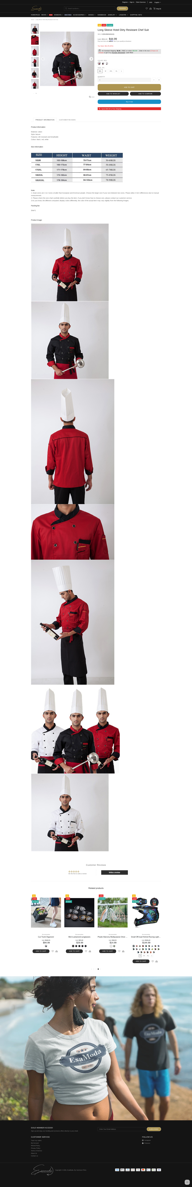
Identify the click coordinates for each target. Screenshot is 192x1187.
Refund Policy (35, 1145)
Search (122, 8)
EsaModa (36, 8)
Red (99, 63)
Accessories (54, 934)
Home (32, 19)
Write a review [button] (114, 872)
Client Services (141, 2)
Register (125, 2)
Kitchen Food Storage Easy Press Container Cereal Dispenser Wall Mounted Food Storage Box (121, 937)
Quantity (101, 77)
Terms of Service (36, 1151)
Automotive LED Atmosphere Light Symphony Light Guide (154, 937)
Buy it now (129, 102)
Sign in (132, 2)
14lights (154, 946)
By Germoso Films (80, 1170)
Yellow (89, 946)
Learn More (129, 52)
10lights (157, 946)
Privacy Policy (35, 1148)
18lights (151, 946)
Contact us (34, 1156)
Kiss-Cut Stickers (54, 937)
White (106, 63)
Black (103, 63)
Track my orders (36, 1140)
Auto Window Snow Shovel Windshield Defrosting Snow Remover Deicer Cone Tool (87, 937)
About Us (34, 1153)
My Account (35, 1143)
